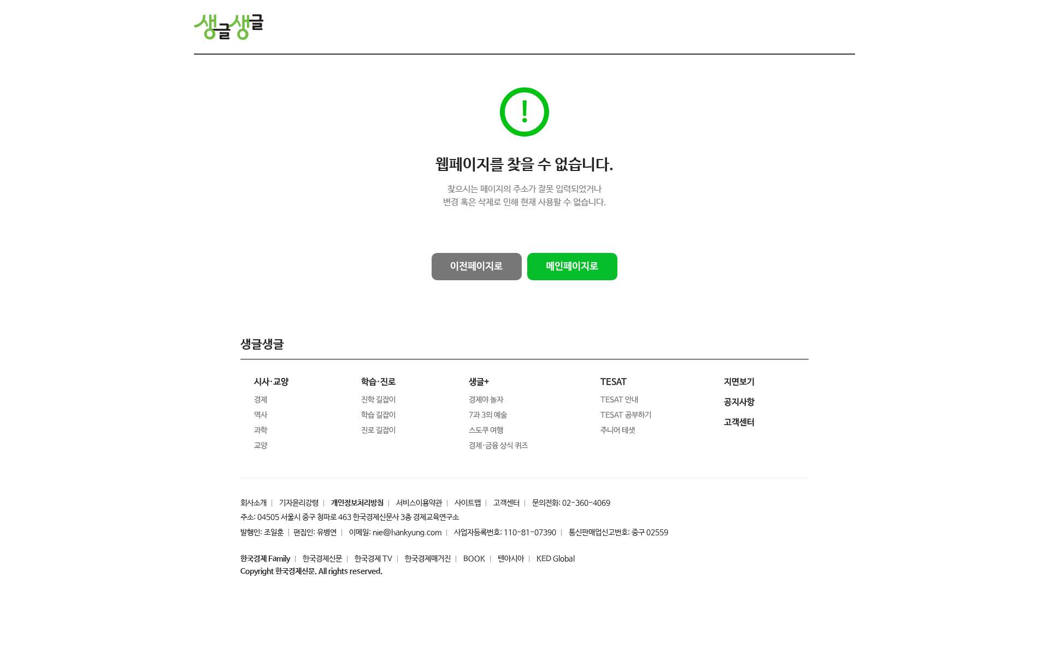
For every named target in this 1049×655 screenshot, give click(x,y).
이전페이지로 (476, 266)
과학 (260, 430)
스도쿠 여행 (486, 430)
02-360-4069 (586, 503)
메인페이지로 (572, 266)
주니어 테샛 (617, 430)
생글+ (479, 382)
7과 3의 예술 (488, 415)
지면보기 (739, 382)
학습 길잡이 (378, 415)
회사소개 (253, 503)
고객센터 (506, 503)
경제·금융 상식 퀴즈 (498, 445)
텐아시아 (511, 558)
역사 (260, 415)
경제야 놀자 (486, 400)
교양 (260, 445)
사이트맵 (468, 503)
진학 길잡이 (378, 400)
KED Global (556, 558)
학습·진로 (378, 382)
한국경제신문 (322, 558)
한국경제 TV (373, 558)
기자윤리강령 (299, 503)
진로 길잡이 (378, 430)
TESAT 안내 (619, 400)
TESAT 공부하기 (625, 415)
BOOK (474, 558)
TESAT (613, 382)
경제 (260, 400)
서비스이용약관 (419, 503)
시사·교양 (271, 382)
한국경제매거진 (428, 558)
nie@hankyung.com (407, 532)
